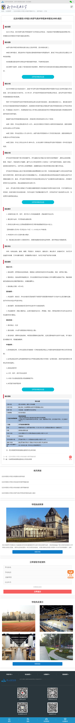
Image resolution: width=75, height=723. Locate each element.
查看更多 (37, 664)
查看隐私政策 (37, 587)
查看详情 (37, 552)
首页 (2, 11)
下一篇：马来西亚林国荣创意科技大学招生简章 (17, 459)
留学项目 (40, 11)
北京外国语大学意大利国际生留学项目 (13, 476)
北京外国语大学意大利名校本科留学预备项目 (15, 482)
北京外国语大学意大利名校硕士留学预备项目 (15, 487)
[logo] (12, 6)
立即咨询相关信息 (38, 77)
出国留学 (9, 11)
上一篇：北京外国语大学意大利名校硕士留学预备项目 (19, 456)
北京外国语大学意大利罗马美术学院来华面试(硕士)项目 (18, 493)
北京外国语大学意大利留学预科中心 (24, 11)
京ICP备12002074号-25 (47, 679)
